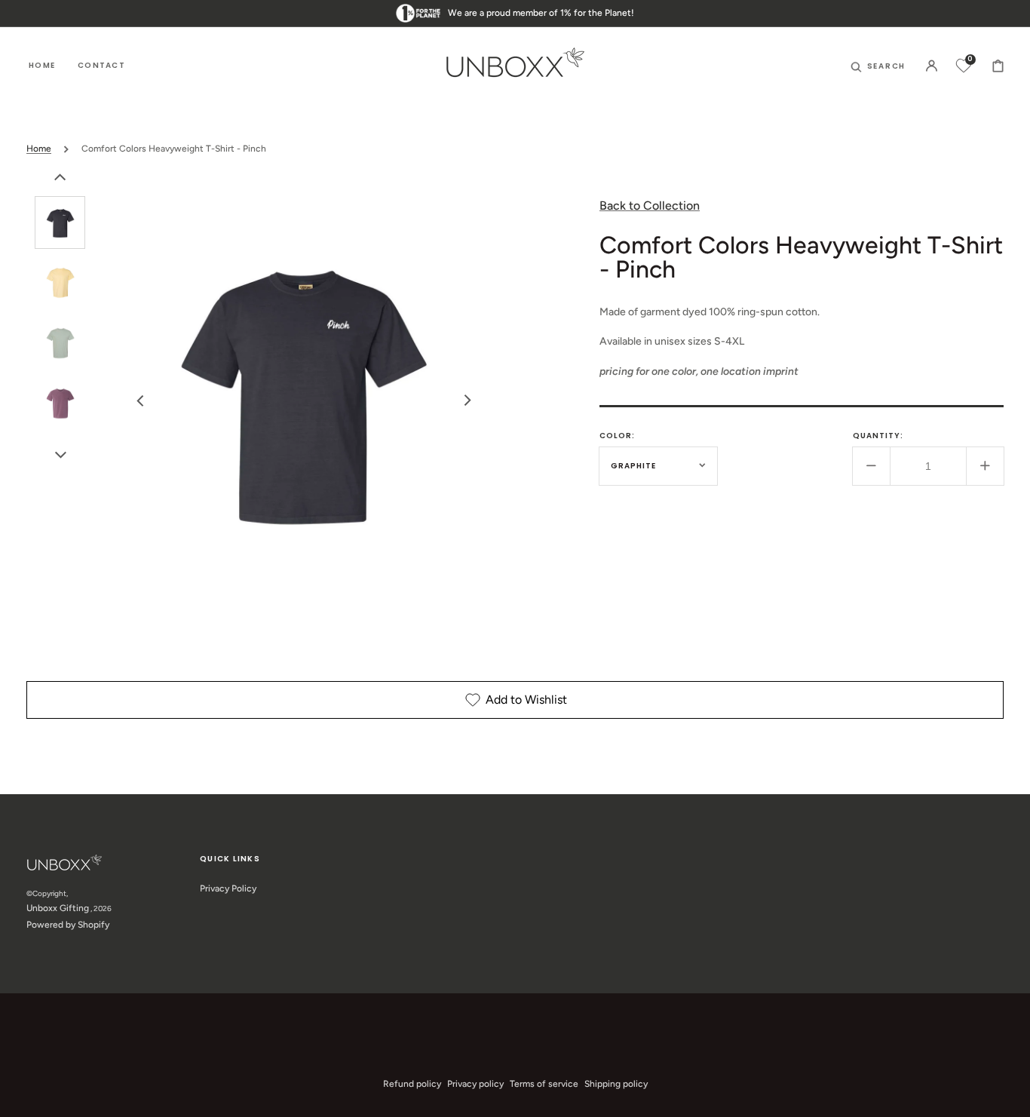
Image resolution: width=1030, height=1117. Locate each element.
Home (38, 148)
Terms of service (544, 1084)
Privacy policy (475, 1084)
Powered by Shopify (67, 924)
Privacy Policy (228, 888)
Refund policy (412, 1084)
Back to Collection (649, 205)
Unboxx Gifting (57, 908)
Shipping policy (616, 1084)
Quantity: (878, 434)
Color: (617, 434)
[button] (878, 65)
